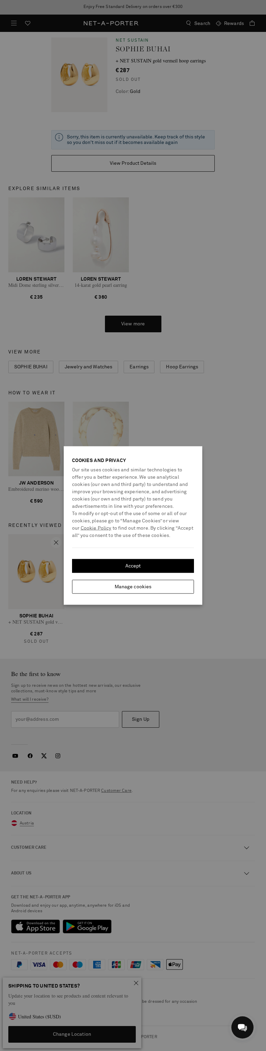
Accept (133, 566)
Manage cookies (133, 586)
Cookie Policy (96, 528)
